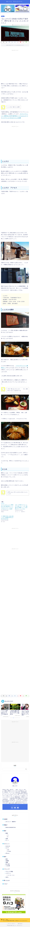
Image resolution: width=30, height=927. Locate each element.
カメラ (7, 847)
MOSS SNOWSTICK (11, 827)
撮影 (8, 849)
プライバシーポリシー (11, 923)
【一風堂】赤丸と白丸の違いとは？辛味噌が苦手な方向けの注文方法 (7, 517)
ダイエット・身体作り (11, 821)
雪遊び (3, 16)
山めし (7, 877)
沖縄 (7, 862)
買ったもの (7, 880)
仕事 (7, 838)
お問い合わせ (20, 923)
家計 (5, 830)
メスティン (8, 873)
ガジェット (7, 843)
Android (8, 846)
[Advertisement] (15, 66)
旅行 (5, 856)
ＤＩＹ (7, 840)
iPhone (7, 853)
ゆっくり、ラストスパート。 (15, 1)
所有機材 (9, 851)
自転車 (5, 819)
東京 (7, 859)
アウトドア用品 (9, 871)
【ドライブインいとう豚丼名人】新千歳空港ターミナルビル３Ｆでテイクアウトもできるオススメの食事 (14, 115)
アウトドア (7, 869)
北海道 (7, 860)
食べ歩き (8, 864)
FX (8, 835)
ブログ (5, 883)
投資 (7, 833)
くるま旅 (8, 865)
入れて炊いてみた (11, 875)
